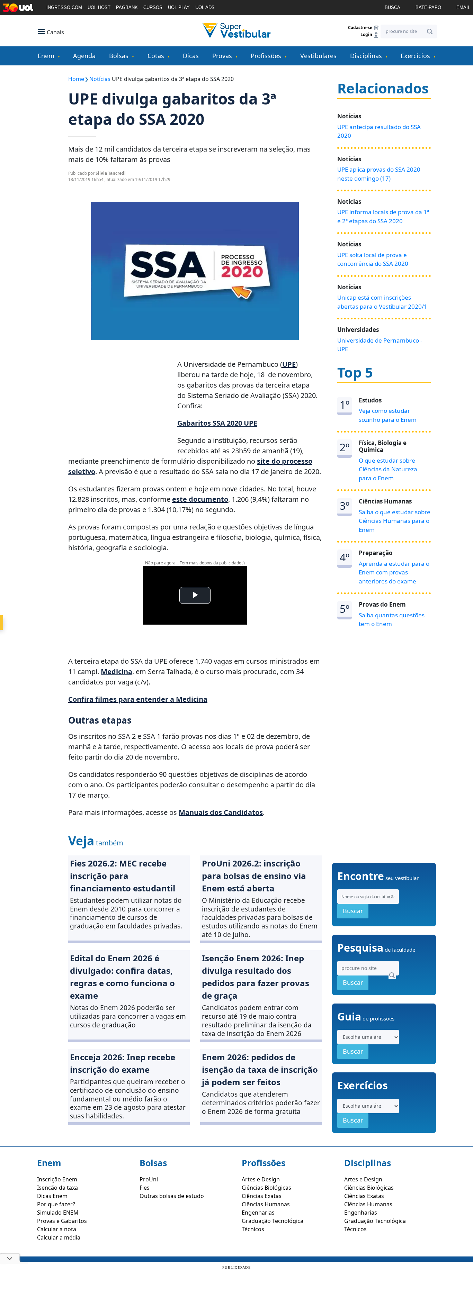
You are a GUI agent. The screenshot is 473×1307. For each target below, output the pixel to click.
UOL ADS (205, 7)
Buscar (353, 911)
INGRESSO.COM (64, 7)
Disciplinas (366, 56)
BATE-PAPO (428, 7)
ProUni (149, 1179)
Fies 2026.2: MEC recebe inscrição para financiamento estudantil (122, 875)
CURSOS (152, 7)
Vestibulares (318, 56)
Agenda (84, 56)
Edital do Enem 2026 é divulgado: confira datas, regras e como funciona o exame (122, 976)
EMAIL (463, 7)
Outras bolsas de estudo (172, 1196)
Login (366, 35)
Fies (145, 1187)
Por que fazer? (56, 1204)
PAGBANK (127, 7)
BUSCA (392, 7)
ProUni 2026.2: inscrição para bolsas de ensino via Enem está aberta (254, 875)
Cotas (156, 56)
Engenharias (258, 1212)
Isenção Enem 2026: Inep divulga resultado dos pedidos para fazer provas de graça (255, 976)
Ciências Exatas (262, 1196)
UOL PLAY (179, 7)
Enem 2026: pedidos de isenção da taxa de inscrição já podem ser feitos (260, 1069)
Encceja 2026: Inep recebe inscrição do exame (122, 1063)
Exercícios (415, 56)
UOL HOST (99, 7)
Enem (46, 56)
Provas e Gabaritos (62, 1221)
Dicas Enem (52, 1196)
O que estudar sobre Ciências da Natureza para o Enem (388, 469)
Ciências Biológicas (266, 1187)
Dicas (191, 56)
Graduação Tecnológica (272, 1221)
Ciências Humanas (266, 1204)
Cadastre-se (360, 27)
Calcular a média (58, 1237)
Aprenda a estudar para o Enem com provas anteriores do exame (394, 572)
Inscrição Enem (57, 1179)
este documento (200, 499)
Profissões (266, 56)
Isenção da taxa (57, 1187)
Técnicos (253, 1229)
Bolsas (118, 56)
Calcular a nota (56, 1229)
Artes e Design (261, 1179)
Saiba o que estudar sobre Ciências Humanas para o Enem (394, 521)
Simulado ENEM (58, 1212)
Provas (222, 56)
